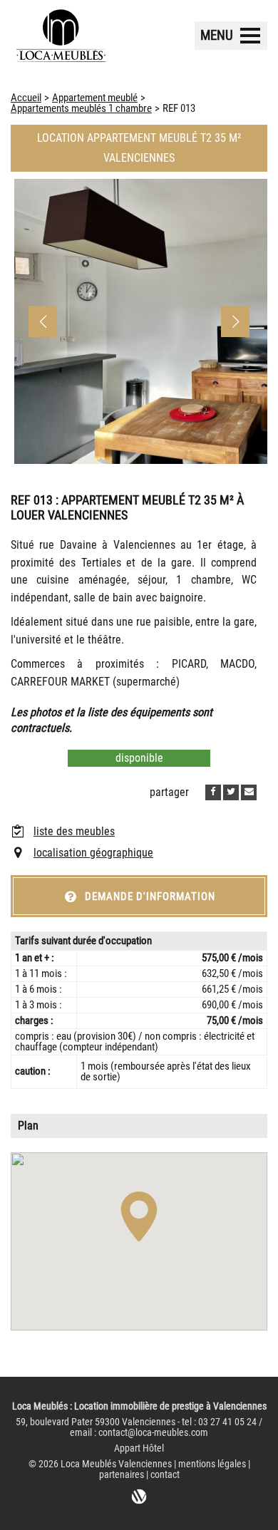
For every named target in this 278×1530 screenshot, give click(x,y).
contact (165, 1475)
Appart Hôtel (139, 1448)
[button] (235, 321)
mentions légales (212, 1464)
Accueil (26, 97)
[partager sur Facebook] (213, 792)
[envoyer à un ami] (249, 792)
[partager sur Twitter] (231, 792)
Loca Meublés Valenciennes (116, 1464)
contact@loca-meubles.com (153, 1433)
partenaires (121, 1475)
